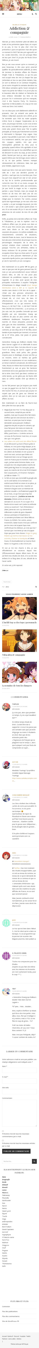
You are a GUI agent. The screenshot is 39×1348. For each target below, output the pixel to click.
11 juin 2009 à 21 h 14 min (19, 797)
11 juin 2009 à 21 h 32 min (19, 855)
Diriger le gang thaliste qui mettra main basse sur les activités (20, 535)
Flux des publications (10, 1311)
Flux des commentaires (11, 1316)
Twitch (28, 1336)
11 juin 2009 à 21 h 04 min (19, 764)
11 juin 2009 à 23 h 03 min (19, 922)
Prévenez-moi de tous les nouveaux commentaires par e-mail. (15, 1135)
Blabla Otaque (19, 25)
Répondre (16, 709)
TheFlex (17, 868)
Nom (4, 1066)
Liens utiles (12, 1339)
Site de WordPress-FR (10, 1321)
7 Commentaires (24, 37)
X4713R (15, 762)
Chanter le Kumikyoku (19, 538)
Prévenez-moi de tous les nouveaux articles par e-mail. (18, 1144)
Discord (16, 1336)
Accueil (4, 1336)
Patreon (4, 1339)
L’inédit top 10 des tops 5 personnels (19, 622)
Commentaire (7, 1098)
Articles (19, 1339)
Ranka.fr (10, 1336)
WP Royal (25, 1344)
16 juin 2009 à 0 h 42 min (19, 991)
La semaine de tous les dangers (17, 685)
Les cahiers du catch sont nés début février (20, 441)
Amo (7, 587)
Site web (5, 1087)
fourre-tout (7, 582)
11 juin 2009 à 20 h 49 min (19, 706)
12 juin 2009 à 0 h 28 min (19, 955)
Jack (14, 920)
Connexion (6, 1306)
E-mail (5, 1077)
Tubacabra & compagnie (13, 655)
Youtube (22, 1336)
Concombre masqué (20, 795)
